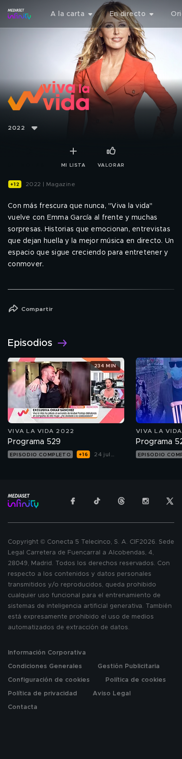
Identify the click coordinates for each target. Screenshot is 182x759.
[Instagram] (145, 501)
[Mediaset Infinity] (19, 14)
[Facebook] (72, 501)
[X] (169, 501)
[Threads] (121, 501)
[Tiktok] (97, 501)
